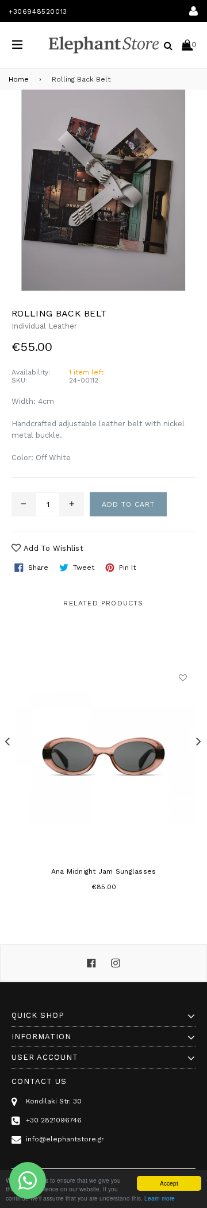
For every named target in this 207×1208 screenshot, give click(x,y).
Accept (169, 1183)
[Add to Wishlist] (182, 677)
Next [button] (198, 741)
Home (19, 79)
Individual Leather (44, 326)
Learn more (159, 1198)
